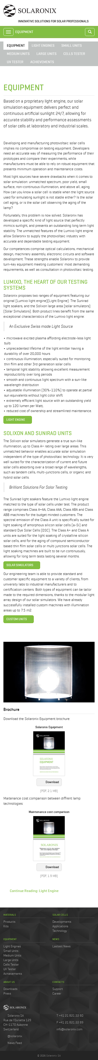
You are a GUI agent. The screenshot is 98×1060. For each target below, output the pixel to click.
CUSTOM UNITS (16, 619)
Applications (60, 926)
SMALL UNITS (71, 45)
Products (9, 921)
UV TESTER (15, 62)
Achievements (12, 973)
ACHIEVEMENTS (42, 62)
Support (57, 989)
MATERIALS (9, 914)
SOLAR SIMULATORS (19, 565)
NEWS (55, 939)
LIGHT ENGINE (15, 420)
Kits (6, 926)
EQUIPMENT (16, 45)
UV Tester (9, 969)
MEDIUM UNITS (18, 54)
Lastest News (61, 946)
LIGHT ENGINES (43, 45)
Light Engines (12, 946)
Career (56, 993)
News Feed (14, 1043)
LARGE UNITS (46, 54)
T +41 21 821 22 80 (69, 1015)
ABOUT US (9, 982)
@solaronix (14, 1036)
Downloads (10, 989)
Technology (59, 931)
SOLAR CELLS (60, 914)
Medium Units (12, 955)
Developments (61, 921)
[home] (29, 10)
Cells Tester (11, 964)
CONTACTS (58, 982)
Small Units (10, 951)
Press (7, 993)
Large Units (10, 960)
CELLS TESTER (74, 54)
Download (52, 782)
